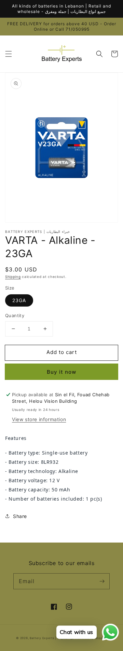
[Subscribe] (101, 581)
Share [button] (20, 516)
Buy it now (61, 372)
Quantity (14, 315)
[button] (8, 53)
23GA (19, 300)
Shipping (13, 277)
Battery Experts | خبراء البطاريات (53, 638)
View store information (39, 419)
